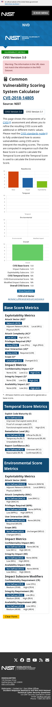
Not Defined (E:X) (14, 417)
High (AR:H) (28, 609)
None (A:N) (11, 388)
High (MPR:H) (27, 512)
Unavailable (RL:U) (14, 441)
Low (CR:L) (31, 584)
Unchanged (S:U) (14, 360)
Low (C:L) (23, 372)
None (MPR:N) (34, 509)
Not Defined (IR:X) (15, 595)
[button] (40, 13)
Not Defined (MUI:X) (16, 520)
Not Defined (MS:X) (15, 531)
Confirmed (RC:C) (33, 452)
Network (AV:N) (13, 323)
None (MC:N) (33, 546)
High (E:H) (40, 427)
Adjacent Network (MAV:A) (18, 487)
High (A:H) (35, 388)
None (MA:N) (33, 568)
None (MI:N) (31, 557)
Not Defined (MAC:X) (16, 498)
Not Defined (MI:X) (15, 557)
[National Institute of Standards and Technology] (18, 669)
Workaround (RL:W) (36, 438)
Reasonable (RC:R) (14, 452)
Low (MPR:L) (12, 512)
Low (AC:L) (11, 337)
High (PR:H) (38, 345)
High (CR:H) (28, 587)
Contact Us (17, 688)
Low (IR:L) (30, 595)
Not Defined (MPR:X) (16, 509)
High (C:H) (35, 372)
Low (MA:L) (11, 572)
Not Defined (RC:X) (15, 449)
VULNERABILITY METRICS (14, 52)
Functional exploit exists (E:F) (19, 427)
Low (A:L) (23, 388)
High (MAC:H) (12, 501)
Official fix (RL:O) (33, 435)
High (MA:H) (24, 572)
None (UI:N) (12, 353)
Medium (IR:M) (13, 598)
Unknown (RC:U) (33, 449)
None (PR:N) (12, 345)
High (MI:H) (24, 561)
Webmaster (6, 688)
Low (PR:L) (25, 345)
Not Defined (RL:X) (15, 435)
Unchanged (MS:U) (35, 531)
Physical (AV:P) (12, 329)
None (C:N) (11, 372)
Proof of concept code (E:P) (18, 424)
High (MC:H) (24, 550)
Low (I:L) (22, 380)
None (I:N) (11, 380)
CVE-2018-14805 (18, 97)
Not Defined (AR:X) (15, 606)
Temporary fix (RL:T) (15, 438)
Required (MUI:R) (14, 523)
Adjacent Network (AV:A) (17, 326)
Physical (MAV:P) (13, 490)
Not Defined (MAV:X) (16, 484)
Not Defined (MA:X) (15, 568)
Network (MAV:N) (36, 484)
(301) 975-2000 (8, 684)
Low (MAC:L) (33, 498)
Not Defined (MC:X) (15, 546)
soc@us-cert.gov (44, 696)
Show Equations (26, 291)
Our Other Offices (31, 688)
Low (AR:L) (31, 606)
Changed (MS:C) (13, 534)
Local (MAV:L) (39, 487)
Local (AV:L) (37, 326)
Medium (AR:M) (13, 609)
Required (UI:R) (27, 353)
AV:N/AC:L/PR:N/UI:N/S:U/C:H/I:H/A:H (26, 299)
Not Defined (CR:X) (15, 584)
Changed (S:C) (31, 360)
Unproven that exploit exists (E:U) (21, 421)
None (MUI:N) (34, 520)
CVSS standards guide (33, 133)
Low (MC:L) (11, 550)
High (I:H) (33, 380)
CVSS (6, 122)
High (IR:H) (28, 598)
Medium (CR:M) (13, 587)
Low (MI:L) (11, 561)
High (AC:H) (24, 337)
